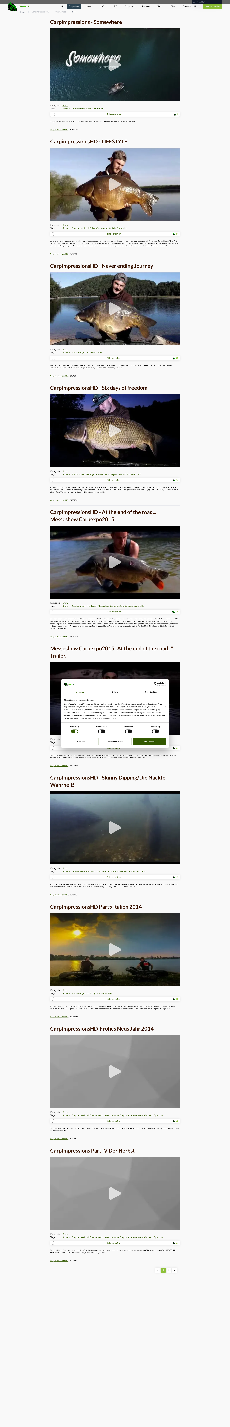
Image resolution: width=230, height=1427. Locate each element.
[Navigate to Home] (62, 7)
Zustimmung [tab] (79, 692)
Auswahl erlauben (115, 741)
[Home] (62, 6)
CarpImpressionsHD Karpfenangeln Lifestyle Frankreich (99, 228)
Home (22, 12)
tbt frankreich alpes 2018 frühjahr (88, 109)
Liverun (102, 872)
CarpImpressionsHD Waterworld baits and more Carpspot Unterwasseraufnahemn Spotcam (117, 1115)
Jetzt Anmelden (212, 6)
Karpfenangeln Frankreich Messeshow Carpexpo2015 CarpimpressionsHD (108, 606)
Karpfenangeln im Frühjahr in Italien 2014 (92, 993)
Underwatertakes (119, 872)
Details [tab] (115, 692)
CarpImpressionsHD (40, 12)
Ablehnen (81, 741)
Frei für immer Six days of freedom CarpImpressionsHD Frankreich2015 (106, 475)
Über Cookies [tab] (151, 692)
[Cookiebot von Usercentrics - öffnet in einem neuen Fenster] (155, 684)
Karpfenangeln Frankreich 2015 (87, 353)
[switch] (101, 731)
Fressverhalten (138, 872)
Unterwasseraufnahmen (83, 872)
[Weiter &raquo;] (174, 1270)
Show (65, 109)
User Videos (60, 12)
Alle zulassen (149, 741)
